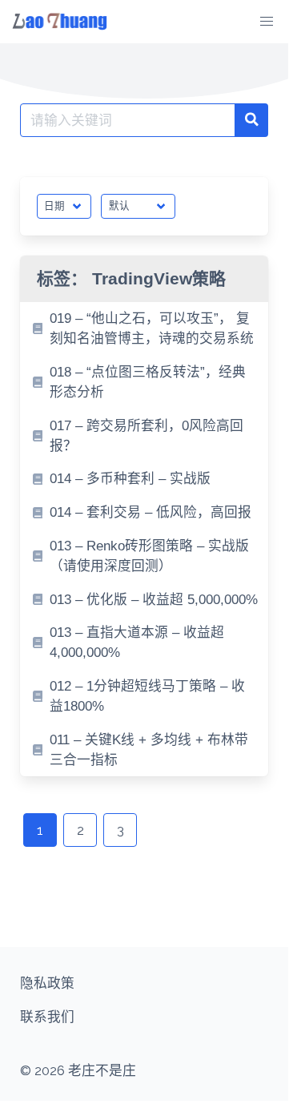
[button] (266, 21)
